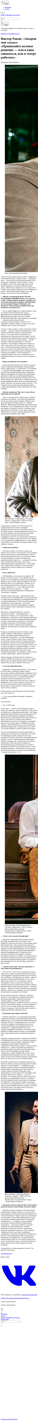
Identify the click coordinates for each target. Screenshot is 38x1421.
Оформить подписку (13, 15)
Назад (6, 3)
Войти (3, 15)
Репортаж (16, 33)
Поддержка (10, 1298)
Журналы (8, 7)
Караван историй (7, 33)
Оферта (3, 1298)
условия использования (29, 1295)
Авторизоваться (6, 1253)
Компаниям (19, 1298)
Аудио (7, 9)
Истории (26, 1298)
